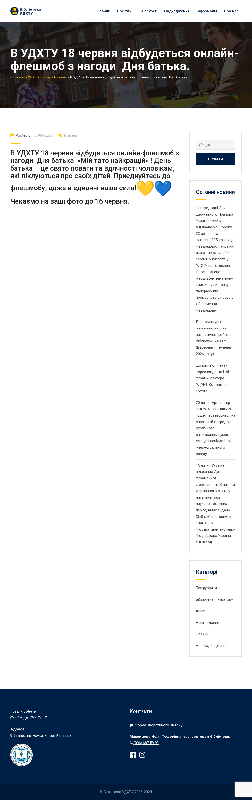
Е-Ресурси (148, 11)
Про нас (231, 11)
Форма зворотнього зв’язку (157, 725)
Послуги (124, 11)
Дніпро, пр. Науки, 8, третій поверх (42, 735)
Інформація (207, 11)
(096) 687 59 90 (146, 743)
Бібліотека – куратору (214, 599)
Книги (201, 611)
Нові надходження (211, 645)
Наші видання (207, 622)
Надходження (177, 11)
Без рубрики (206, 588)
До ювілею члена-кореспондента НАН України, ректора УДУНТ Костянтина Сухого (213, 378)
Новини (103, 11)
